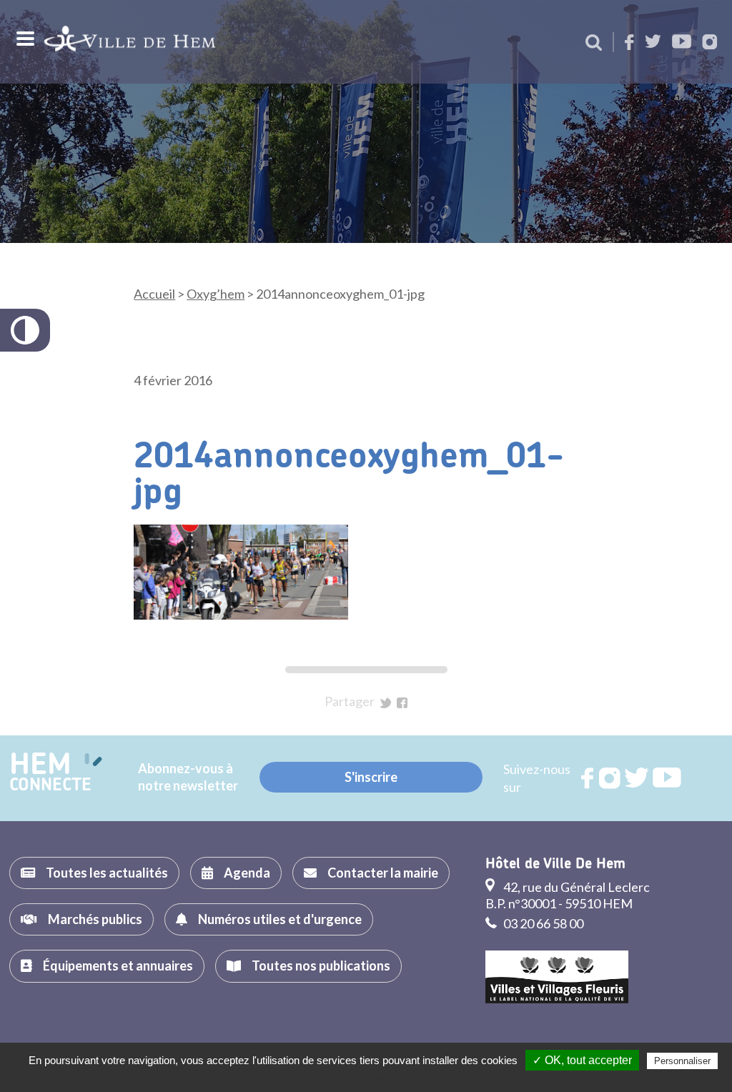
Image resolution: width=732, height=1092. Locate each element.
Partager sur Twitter (385, 703)
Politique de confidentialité (373, 1078)
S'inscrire (371, 777)
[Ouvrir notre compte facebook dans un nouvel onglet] (629, 43)
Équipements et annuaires (118, 965)
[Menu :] (23, 38)
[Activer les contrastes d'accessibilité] (25, 330)
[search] (593, 43)
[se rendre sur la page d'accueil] (130, 41)
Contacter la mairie (382, 872)
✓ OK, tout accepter (582, 1060)
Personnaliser (682, 1061)
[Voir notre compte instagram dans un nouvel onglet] (710, 43)
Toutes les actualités (107, 872)
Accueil (154, 294)
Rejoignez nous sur (588, 778)
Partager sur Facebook (402, 703)
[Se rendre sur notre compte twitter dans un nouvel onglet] (653, 42)
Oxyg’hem (215, 294)
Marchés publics (95, 919)
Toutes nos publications (321, 965)
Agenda (247, 872)
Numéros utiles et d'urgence (280, 919)
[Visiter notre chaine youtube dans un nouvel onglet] (681, 42)
